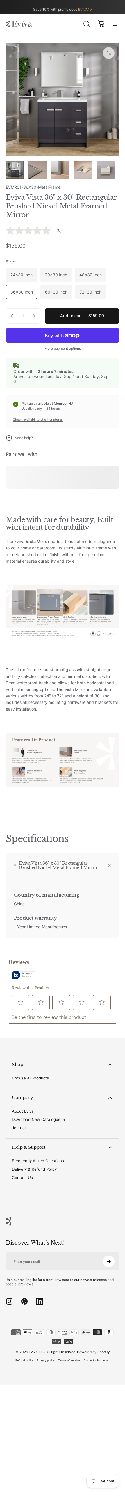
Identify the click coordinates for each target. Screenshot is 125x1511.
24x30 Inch (21, 274)
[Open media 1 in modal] (109, 53)
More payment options (62, 348)
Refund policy (24, 1360)
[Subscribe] (109, 1261)
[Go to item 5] (106, 170)
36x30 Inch (21, 291)
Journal (19, 1127)
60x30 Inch (56, 291)
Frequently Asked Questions (38, 1160)
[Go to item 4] (83, 170)
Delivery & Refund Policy (34, 1169)
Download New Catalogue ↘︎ (38, 1119)
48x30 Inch (90, 274)
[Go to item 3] (60, 170)
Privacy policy (46, 1360)
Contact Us (22, 1177)
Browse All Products (30, 1078)
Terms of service (69, 1360)
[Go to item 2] (37, 170)
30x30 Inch (56, 274)
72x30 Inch (90, 291)
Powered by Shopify (93, 1352)
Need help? (24, 438)
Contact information (97, 1360)
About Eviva (23, 1111)
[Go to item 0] (15, 170)
